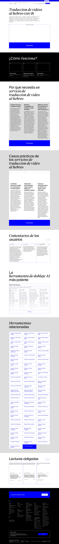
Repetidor (10, 513)
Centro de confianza (11, 521)
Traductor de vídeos (45, 506)
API (9, 514)
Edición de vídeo (28, 506)
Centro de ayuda (19, 511)
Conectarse (35, 3)
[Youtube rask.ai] (49, 541)
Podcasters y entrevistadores (36, 508)
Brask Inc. (12, 540)
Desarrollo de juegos (28, 517)
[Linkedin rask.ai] (43, 541)
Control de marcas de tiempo (12, 508)
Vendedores (35, 505)
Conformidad (19, 506)
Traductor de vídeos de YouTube (46, 508)
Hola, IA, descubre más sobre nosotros (23, 541)
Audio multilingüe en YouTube (28, 510)
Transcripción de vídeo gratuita (37, 524)
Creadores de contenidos (37, 506)
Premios (18, 505)
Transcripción (44, 509)
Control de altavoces (12, 510)
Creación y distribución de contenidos (29, 513)
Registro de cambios (20, 516)
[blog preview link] (16, 473)
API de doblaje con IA (20, 510)
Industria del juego (36, 512)
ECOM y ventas (36, 513)
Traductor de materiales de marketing (37, 526)
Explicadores (27, 514)
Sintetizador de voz (45, 516)
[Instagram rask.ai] (46, 541)
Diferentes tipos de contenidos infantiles (28, 516)
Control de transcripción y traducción (12, 506)
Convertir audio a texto (46, 517)
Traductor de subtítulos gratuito (37, 522)
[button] (15, 2)
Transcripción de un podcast (45, 515)
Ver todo (44, 526)
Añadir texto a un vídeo (46, 521)
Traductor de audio (45, 513)
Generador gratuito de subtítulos (37, 519)
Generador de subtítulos (46, 522)
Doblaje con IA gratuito (37, 520)
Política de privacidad (27, 541)
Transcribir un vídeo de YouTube (46, 504)
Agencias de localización (29, 505)
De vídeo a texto (45, 510)
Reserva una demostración (20, 515)
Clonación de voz (11, 509)
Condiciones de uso (33, 541)
